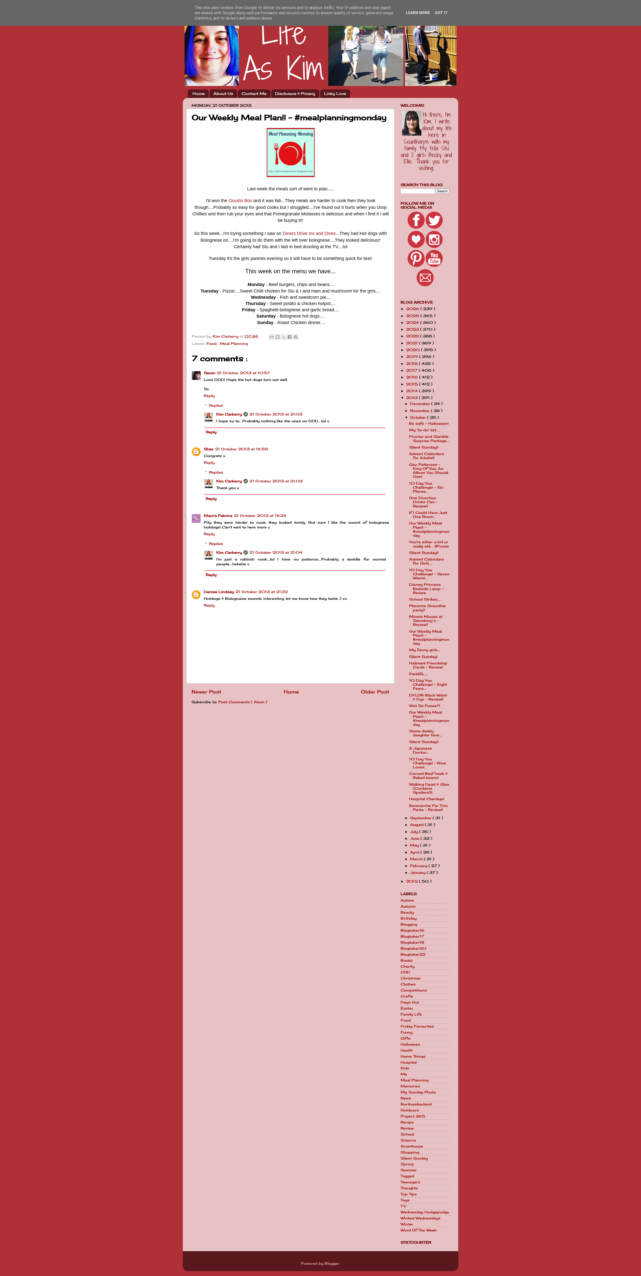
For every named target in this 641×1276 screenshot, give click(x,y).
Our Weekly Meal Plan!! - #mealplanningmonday (429, 529)
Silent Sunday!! (423, 447)
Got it (441, 13)
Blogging (409, 924)
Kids (405, 1068)
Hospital (409, 1062)
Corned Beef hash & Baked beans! (428, 776)
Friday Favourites (417, 1026)
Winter (407, 1224)
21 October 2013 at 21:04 (275, 552)
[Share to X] (283, 336)
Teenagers (410, 1182)
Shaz (209, 449)
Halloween (410, 1044)
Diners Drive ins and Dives (309, 233)
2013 (412, 398)
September (421, 818)
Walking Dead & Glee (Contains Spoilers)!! (429, 788)
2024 (413, 323)
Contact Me (254, 93)
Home (199, 93)
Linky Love (335, 93)
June (415, 838)
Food (212, 344)
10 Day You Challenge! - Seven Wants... (429, 574)
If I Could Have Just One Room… (428, 515)
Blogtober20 (413, 948)
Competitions (414, 990)
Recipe (407, 1122)
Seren (209, 373)
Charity (408, 966)
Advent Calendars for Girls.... (426, 561)
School (407, 1134)
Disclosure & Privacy (295, 93)
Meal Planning (234, 344)
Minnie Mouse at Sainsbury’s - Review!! (425, 621)
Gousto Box (240, 200)
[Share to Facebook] (289, 336)
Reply (209, 396)
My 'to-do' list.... (424, 430)
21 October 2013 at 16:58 (241, 449)
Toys (405, 1200)
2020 (413, 350)
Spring (407, 1164)
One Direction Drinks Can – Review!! (423, 502)
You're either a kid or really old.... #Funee (429, 544)
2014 (412, 391)
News (406, 1098)
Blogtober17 (412, 936)
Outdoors (410, 1110)
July (414, 832)
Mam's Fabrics (218, 516)
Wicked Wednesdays (420, 1218)
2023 (413, 329)
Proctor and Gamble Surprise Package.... (429, 439)
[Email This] (271, 336)
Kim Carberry (229, 414)
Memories (410, 1086)
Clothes (408, 984)
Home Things (413, 1056)
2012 (412, 881)
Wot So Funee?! (424, 706)
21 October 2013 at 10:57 (243, 373)
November (420, 411)
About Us (223, 93)
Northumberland (416, 1104)
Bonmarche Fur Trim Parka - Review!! (428, 808)
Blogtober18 (412, 942)
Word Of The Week (418, 1230)
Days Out (410, 1002)
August (417, 825)
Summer (409, 1170)
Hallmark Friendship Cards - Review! (428, 665)
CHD (405, 972)
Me (404, 1074)
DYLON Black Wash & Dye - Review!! (428, 697)
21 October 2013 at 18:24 (260, 516)
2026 (413, 309)
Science (408, 1140)
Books (407, 960)
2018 (412, 364)
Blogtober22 (413, 954)
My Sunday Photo (418, 1092)
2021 (412, 343)
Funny (407, 1032)
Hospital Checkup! (426, 799)
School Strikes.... (424, 599)
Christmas (410, 978)
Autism (407, 900)
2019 (412, 357)
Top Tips (409, 1194)
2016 (412, 377)
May (415, 845)
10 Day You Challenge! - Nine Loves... (427, 763)
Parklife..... (418, 674)
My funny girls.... (424, 650)
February (419, 866)
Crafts (407, 996)
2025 (413, 316)
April (415, 852)
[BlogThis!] (277, 336)
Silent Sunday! (423, 657)
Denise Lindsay (219, 592)
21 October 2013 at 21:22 (261, 592)
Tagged (407, 1176)
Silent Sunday (414, 1158)
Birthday (409, 918)
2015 (412, 384)
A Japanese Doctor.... (420, 750)
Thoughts (409, 1188)
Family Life (411, 1014)
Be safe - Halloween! (429, 423)
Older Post (375, 692)
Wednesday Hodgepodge (425, 1212)
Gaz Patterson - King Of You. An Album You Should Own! (428, 471)
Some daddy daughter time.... (425, 733)
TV (403, 1206)
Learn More (418, 13)
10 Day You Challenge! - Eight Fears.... (428, 684)
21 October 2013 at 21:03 (275, 414)
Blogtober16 (412, 930)
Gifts (406, 1038)
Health (407, 1050)
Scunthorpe (412, 1146)
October (418, 417)
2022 (413, 336)
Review (407, 1128)
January (418, 873)
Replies (216, 406)
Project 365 (413, 1116)
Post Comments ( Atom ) (242, 702)
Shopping (410, 1152)
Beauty (407, 912)
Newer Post (206, 692)
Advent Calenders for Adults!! (426, 456)
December (420, 404)
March (417, 859)
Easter (407, 1008)
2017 (412, 370)
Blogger (332, 1263)
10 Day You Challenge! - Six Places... (426, 487)
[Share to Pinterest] (295, 336)
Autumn (408, 906)
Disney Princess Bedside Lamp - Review (426, 589)
